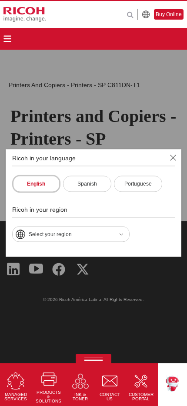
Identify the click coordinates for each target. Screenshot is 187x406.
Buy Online (169, 14)
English (36, 184)
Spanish (87, 184)
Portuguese (138, 184)
